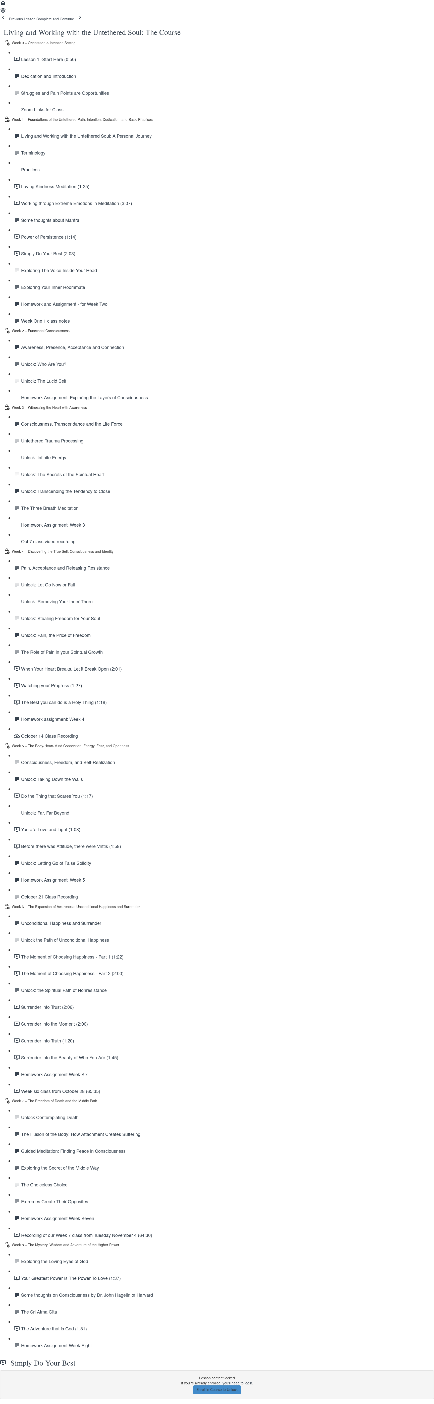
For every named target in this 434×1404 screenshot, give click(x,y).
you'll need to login (237, 1382)
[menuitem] (3, 11)
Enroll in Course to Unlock (217, 1389)
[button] (3, 4)
